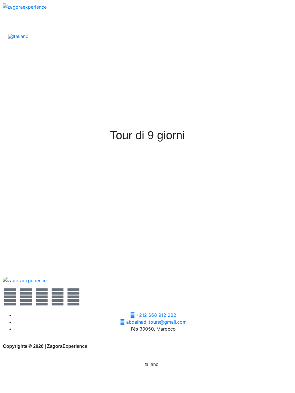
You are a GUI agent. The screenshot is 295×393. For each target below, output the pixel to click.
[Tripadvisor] (73, 297)
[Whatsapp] (42, 297)
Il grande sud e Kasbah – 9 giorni (72, 253)
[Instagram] (57, 297)
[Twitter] (10, 297)
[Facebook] (26, 297)
